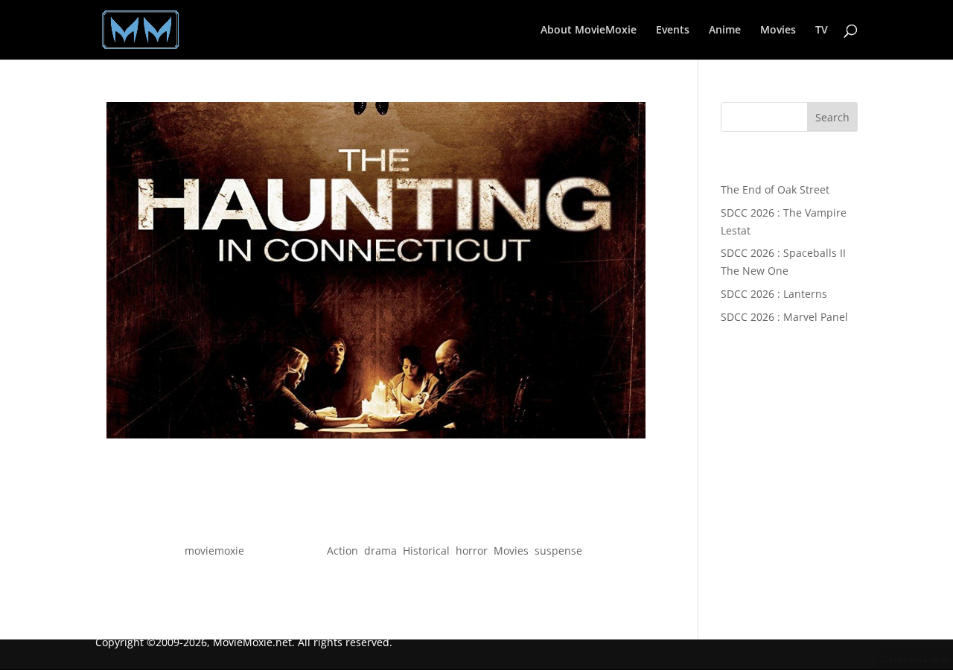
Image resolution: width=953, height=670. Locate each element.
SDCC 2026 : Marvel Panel (784, 317)
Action (342, 550)
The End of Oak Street (775, 189)
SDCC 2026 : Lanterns (774, 294)
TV (821, 30)
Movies (778, 30)
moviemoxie (214, 550)
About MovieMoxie (589, 30)
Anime (725, 30)
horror (472, 550)
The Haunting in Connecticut (375, 523)
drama (380, 550)
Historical (426, 550)
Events (672, 30)
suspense (558, 550)
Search (832, 117)
